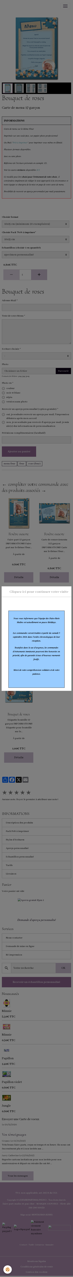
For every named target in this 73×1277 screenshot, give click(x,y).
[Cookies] (7, 1269)
